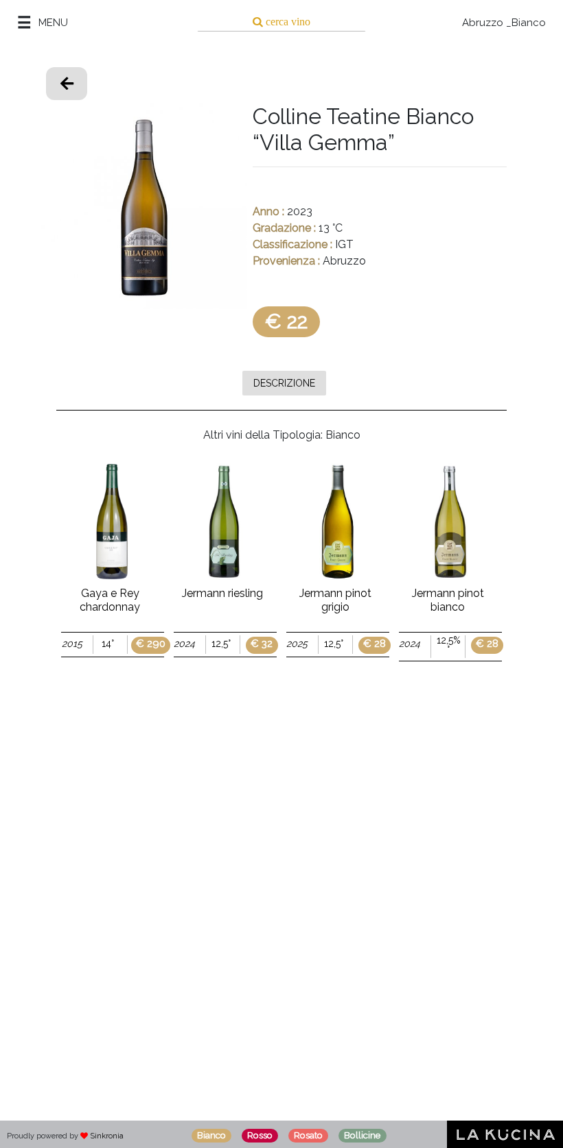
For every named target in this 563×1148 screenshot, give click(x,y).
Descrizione (284, 382)
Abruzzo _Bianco (504, 23)
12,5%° (449, 645)
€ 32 (262, 644)
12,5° (221, 643)
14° (108, 643)
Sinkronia (107, 1136)
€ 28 (374, 644)
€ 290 (150, 644)
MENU (53, 23)
